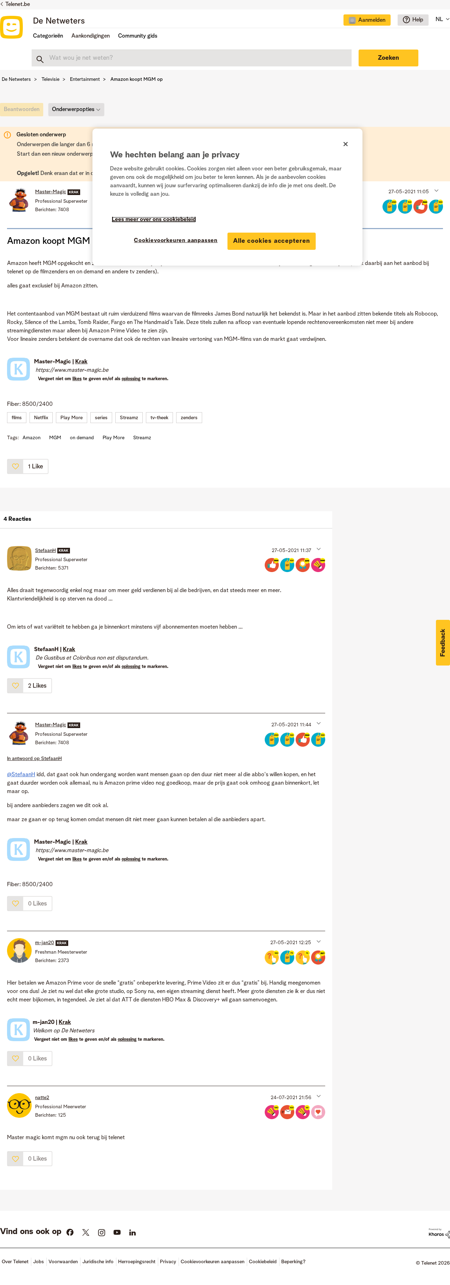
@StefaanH (21, 775)
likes (77, 379)
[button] (436, 190)
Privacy (168, 1261)
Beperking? (293, 1261)
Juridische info (98, 1261)
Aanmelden (371, 20)
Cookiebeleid (263, 1261)
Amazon (31, 437)
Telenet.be (17, 4)
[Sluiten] (345, 144)
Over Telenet (15, 1261)
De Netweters (59, 21)
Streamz (129, 417)
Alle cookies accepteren (271, 241)
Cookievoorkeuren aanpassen (176, 241)
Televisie (50, 79)
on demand (82, 437)
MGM (55, 437)
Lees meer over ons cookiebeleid (154, 219)
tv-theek (159, 417)
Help (417, 20)
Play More (71, 417)
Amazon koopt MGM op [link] (136, 79)
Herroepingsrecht (136, 1261)
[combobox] (192, 58)
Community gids (138, 36)
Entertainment (85, 79)
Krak (81, 362)
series (101, 417)
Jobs (38, 1261)
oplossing (131, 379)
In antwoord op (34, 758)
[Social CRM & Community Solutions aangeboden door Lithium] (439, 1233)
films (17, 417)
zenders (189, 417)
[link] (23, 111)
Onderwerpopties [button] (73, 109)
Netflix (41, 417)
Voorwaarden (63, 1261)
